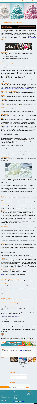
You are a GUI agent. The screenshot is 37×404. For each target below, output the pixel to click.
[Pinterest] (14, 398)
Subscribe (28, 387)
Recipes (12, 2)
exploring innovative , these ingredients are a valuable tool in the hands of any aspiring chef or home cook (17, 88)
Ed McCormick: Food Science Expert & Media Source (5, 397)
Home (8, 2)
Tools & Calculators (19, 2)
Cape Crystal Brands (12, 337)
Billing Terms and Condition (3, 392)
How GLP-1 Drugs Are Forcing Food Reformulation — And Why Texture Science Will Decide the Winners (22, 362)
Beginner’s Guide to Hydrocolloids (22, 350)
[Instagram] (15, 398)
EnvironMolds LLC (18, 337)
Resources (15, 2)
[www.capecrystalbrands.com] (18, 47)
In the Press (15, 392)
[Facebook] (13, 398)
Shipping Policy (2, 393)
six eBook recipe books (28, 338)
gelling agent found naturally (7, 126)
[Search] (23, 0)
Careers (2, 395)
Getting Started (24, 2)
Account (26, 0)
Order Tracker (15, 397)
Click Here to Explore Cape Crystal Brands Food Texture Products (10, 331)
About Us (27, 2)
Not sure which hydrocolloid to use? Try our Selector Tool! (4, 386)
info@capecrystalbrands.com (30, 393)
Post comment (12, 382)
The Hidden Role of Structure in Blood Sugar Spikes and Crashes (31, 363)
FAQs (14, 396)
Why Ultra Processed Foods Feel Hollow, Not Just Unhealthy (13, 363)
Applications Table (16, 395)
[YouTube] (16, 398)
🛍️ (1, 331)
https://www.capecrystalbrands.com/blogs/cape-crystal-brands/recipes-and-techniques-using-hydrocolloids (11, 316)
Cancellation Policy (2, 396)
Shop (10, 2)
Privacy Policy (2, 391)
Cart (31, 0)
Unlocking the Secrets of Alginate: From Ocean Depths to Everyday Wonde (15, 324)
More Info (23, 366)
